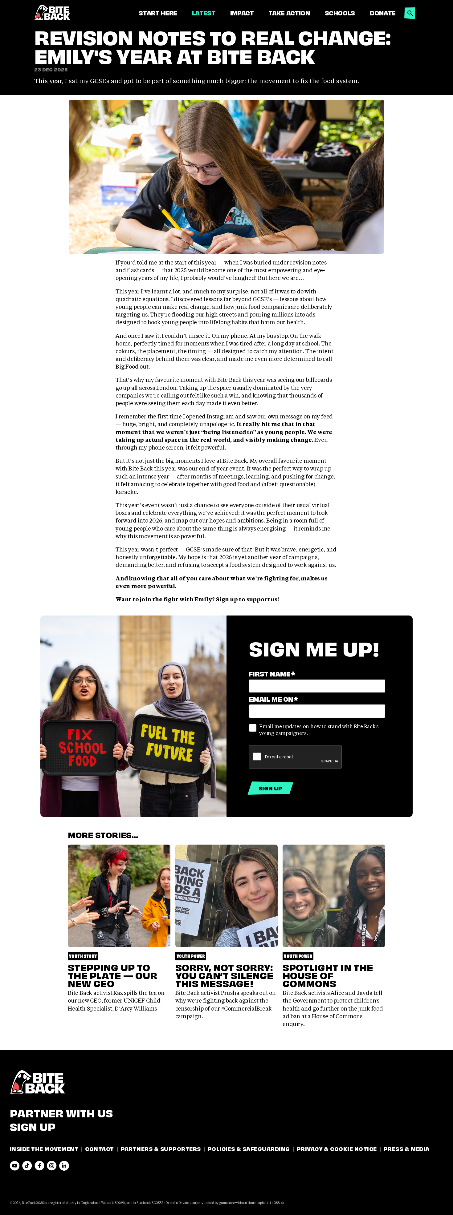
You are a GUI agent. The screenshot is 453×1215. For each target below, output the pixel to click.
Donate (383, 12)
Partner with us (61, 1112)
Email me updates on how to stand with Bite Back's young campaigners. (319, 729)
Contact (99, 1148)
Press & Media (407, 1148)
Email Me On (273, 698)
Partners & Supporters (161, 1148)
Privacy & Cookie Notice (337, 1148)
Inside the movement (44, 1148)
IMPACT (242, 12)
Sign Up (32, 1125)
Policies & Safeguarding (249, 1148)
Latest (203, 12)
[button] (410, 11)
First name (272, 673)
